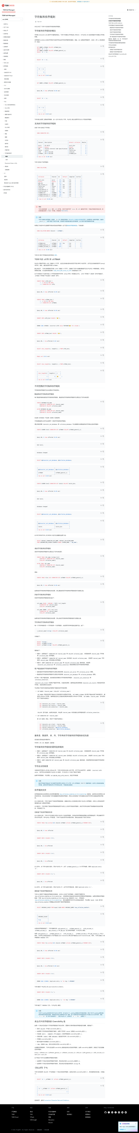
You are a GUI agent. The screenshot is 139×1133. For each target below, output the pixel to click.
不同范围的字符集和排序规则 (116, 25)
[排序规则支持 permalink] (47, 790)
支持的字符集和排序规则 (115, 20)
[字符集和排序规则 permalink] (56, 16)
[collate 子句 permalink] (49, 1068)
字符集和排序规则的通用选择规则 (117, 42)
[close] (136, 1124)
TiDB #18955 (64, 210)
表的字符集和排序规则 (115, 30)
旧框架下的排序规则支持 (116, 49)
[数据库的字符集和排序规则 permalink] (55, 394)
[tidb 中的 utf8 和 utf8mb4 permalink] (62, 259)
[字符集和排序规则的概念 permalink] (57, 31)
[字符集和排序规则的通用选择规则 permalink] (65, 747)
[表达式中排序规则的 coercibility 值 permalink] (67, 1021)
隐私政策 (39, 1129)
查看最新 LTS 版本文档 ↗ (83, 1)
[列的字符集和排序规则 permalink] (52, 594)
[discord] (122, 1112)
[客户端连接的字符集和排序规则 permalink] (58, 668)
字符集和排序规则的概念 (115, 18)
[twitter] (109, 1112)
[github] (105, 1112)
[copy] (103, 46)
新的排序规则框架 (72, 225)
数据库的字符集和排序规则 (116, 27)
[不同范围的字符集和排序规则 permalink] (61, 386)
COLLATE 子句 (112, 56)
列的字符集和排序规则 (115, 32)
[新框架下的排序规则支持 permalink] (54, 891)
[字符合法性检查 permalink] (49, 766)
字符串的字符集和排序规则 (116, 34)
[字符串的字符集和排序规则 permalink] (55, 622)
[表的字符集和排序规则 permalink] (52, 548)
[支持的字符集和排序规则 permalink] (57, 124)
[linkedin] (112, 1112)
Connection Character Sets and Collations (56, 1100)
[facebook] (115, 1112)
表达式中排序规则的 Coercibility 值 (117, 54)
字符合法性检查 (112, 45)
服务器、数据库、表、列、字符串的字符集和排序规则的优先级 (118, 39)
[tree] (12, 108)
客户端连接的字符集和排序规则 (118, 36)
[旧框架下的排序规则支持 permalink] (54, 812)
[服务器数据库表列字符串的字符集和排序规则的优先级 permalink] (90, 735)
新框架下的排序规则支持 (116, 51)
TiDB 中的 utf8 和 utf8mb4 (115, 23)
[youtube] (125, 1112)
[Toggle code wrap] (101, 46)
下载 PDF (39, 21)
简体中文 (131, 10)
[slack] (119, 1112)
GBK (55, 255)
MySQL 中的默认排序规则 (76, 219)
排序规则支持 (112, 47)
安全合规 (46, 1129)
